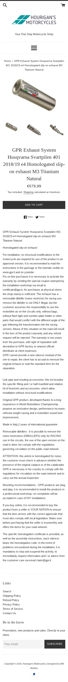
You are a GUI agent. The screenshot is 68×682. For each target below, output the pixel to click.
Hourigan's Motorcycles (34, 664)
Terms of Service (13, 608)
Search (7, 591)
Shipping (28, 192)
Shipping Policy (12, 595)
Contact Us (9, 613)
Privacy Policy (11, 604)
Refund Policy (11, 600)
